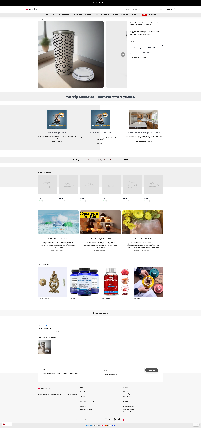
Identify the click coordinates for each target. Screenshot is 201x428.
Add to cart (151, 47)
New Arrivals (50, 15)
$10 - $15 (72, 299)
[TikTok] (119, 419)
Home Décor (64, 15)
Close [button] (174, 3)
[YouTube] (110, 419)
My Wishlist (126, 391)
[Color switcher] (165, 9)
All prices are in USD (97, 420)
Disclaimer (83, 394)
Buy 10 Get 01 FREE (43, 299)
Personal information (86, 409)
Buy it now (146, 52)
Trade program (84, 399)
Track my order (127, 401)
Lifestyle (135, 15)
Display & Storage (120, 15)
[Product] (47, 184)
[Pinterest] (106, 419)
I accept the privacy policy (111, 374)
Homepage (41, 19)
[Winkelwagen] (174, 9)
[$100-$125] (148, 282)
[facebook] (115, 419)
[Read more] (168, 9)
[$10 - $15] (84, 282)
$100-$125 (137, 299)
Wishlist (152, 15)
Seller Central (126, 396)
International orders (128, 406)
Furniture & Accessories (82, 15)
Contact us (83, 406)
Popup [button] (42, 201)
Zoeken (156, 9)
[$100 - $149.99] (116, 282)
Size (131, 38)
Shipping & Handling (128, 409)
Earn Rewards (126, 399)
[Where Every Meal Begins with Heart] (143, 120)
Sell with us (83, 396)
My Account (126, 387)
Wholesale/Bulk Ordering (87, 401)
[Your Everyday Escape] (100, 120)
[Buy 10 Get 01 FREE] (52, 282)
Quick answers (127, 404)
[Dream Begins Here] (57, 120)
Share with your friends (140, 57)
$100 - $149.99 (106, 299)
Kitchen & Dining (102, 15)
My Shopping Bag (127, 394)
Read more (146, 34)
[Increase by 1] (137, 47)
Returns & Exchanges (128, 412)
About (81, 387)
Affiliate (82, 404)
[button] (123, 54)
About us (82, 391)
